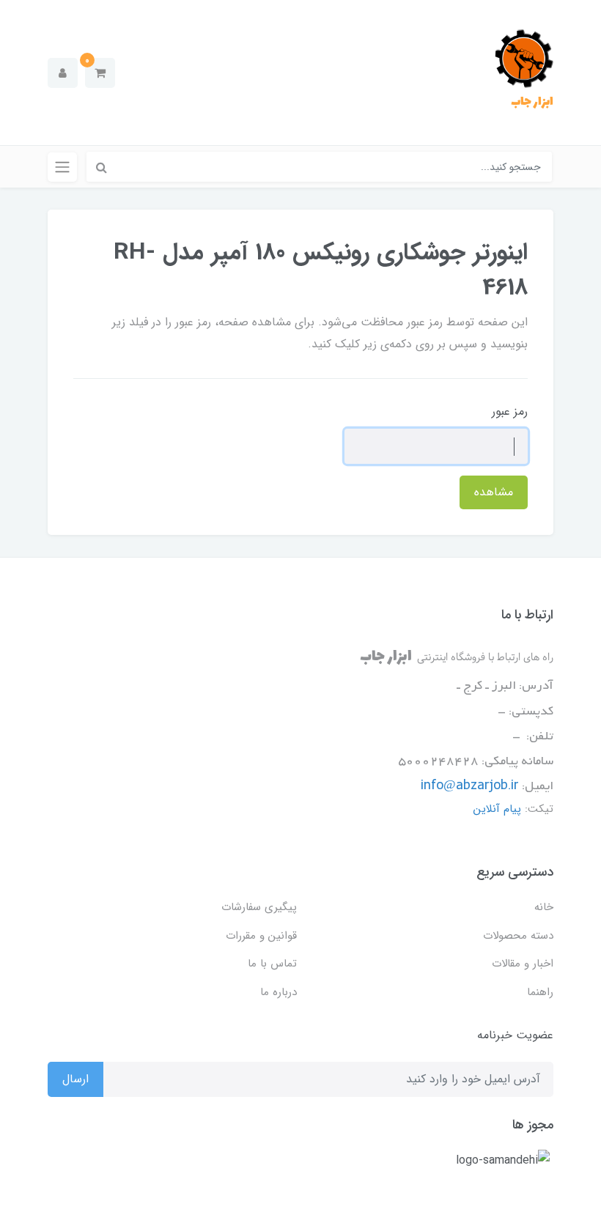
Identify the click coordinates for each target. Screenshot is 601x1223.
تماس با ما (272, 963)
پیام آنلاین (497, 809)
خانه (543, 907)
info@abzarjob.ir (470, 786)
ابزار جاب (532, 102)
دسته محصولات (518, 936)
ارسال (75, 1079)
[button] (100, 73)
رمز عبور (510, 411)
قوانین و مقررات (261, 936)
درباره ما (278, 992)
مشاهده (493, 492)
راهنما (540, 992)
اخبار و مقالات (522, 963)
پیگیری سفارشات (259, 907)
